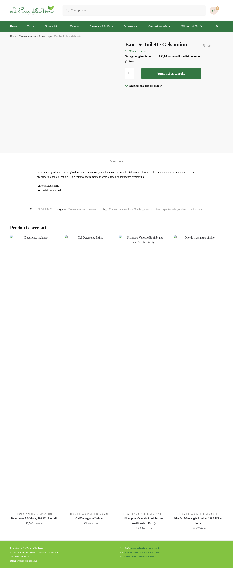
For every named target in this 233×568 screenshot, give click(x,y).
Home (13, 36)
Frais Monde (134, 209)
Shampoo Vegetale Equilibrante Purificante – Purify (143, 521)
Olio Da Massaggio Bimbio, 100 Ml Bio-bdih (198, 521)
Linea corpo (45, 36)
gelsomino (147, 209)
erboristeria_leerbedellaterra (140, 556)
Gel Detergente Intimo (89, 518)
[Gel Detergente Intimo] (89, 372)
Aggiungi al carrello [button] (35, 536)
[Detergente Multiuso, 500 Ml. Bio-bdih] (34, 372)
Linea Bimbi (46, 514)
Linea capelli (155, 514)
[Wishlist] (53, 240)
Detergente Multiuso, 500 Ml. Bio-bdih (34, 518)
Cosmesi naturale (27, 36)
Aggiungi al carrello (171, 73)
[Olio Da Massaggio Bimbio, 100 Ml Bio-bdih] (198, 372)
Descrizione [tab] (116, 161)
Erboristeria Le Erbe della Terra (142, 552)
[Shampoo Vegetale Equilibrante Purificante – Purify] (143, 372)
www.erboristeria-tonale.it (145, 548)
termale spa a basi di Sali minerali (185, 209)
